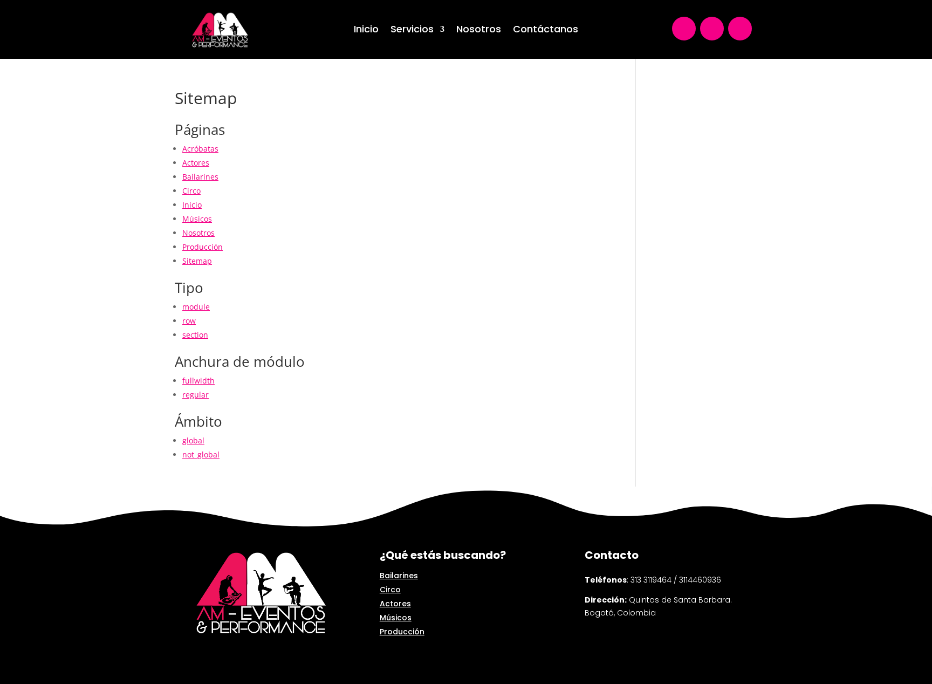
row (189, 321)
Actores (195, 163)
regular (195, 394)
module (196, 307)
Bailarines (200, 177)
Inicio (366, 30)
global (193, 440)
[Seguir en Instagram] (712, 28)
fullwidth (198, 380)
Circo (191, 191)
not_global (201, 454)
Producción (202, 247)
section (195, 335)
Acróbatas (200, 148)
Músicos (197, 219)
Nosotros (478, 30)
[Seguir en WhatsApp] (684, 28)
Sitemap (197, 261)
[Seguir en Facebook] (740, 28)
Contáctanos (545, 30)
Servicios (412, 30)
